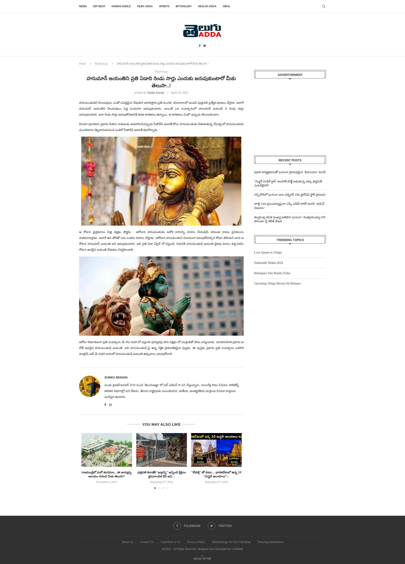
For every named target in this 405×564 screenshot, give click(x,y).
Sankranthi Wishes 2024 (268, 262)
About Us (127, 542)
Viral (226, 6)
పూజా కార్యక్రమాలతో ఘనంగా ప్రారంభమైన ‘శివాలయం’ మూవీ (290, 172)
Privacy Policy (196, 542)
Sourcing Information (271, 542)
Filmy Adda (145, 6)
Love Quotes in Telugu (268, 252)
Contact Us (146, 542)
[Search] (324, 6)
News (83, 6)
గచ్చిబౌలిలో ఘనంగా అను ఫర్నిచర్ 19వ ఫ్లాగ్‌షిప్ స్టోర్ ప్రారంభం (290, 194)
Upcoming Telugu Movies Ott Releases (277, 283)
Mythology (184, 6)
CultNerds (237, 549)
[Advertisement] (290, 114)
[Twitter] (204, 46)
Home (82, 63)
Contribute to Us (170, 542)
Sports (164, 6)
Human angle (121, 6)
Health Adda (207, 6)
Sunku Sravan (155, 92)
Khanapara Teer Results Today (272, 273)
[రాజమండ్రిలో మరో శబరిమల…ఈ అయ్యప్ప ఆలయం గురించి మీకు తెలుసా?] (106, 450)
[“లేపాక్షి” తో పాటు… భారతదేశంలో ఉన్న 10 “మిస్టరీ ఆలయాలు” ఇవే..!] (216, 450)
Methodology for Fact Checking (231, 542)
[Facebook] (200, 46)
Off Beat (99, 6)
